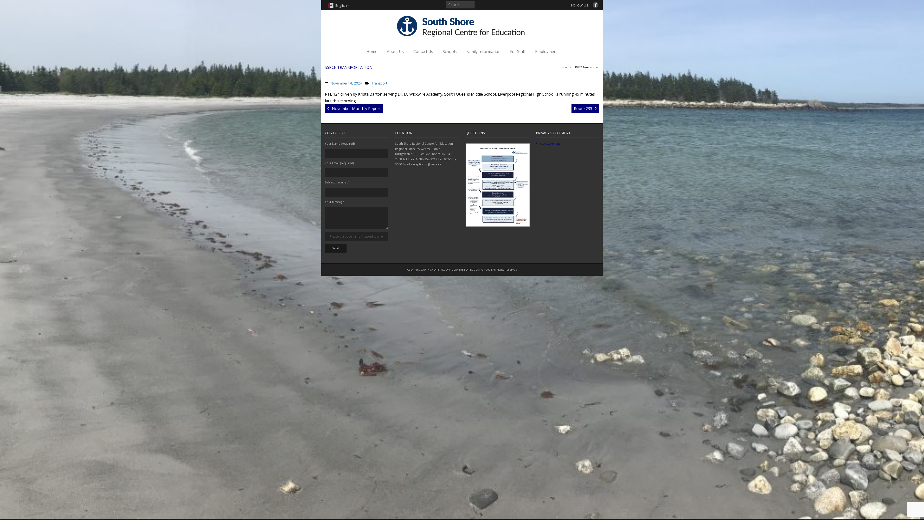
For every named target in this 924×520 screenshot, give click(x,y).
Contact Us (423, 51)
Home (371, 51)
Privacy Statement (548, 144)
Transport (379, 83)
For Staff (518, 51)
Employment (546, 51)
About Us (395, 51)
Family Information (483, 51)
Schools (450, 51)
